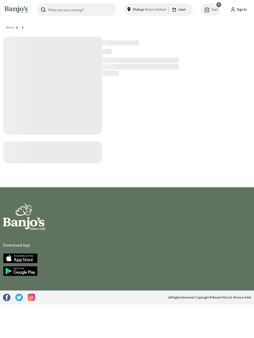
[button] (17, 27)
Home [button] (10, 27)
